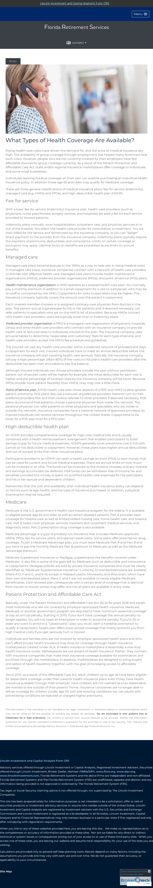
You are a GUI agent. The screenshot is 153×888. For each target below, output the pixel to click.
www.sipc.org (126, 771)
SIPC (92, 771)
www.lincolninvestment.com (19, 775)
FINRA (83, 771)
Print (13, 61)
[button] (140, 14)
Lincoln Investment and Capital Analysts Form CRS (74, 3)
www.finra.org (105, 771)
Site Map (6, 871)
